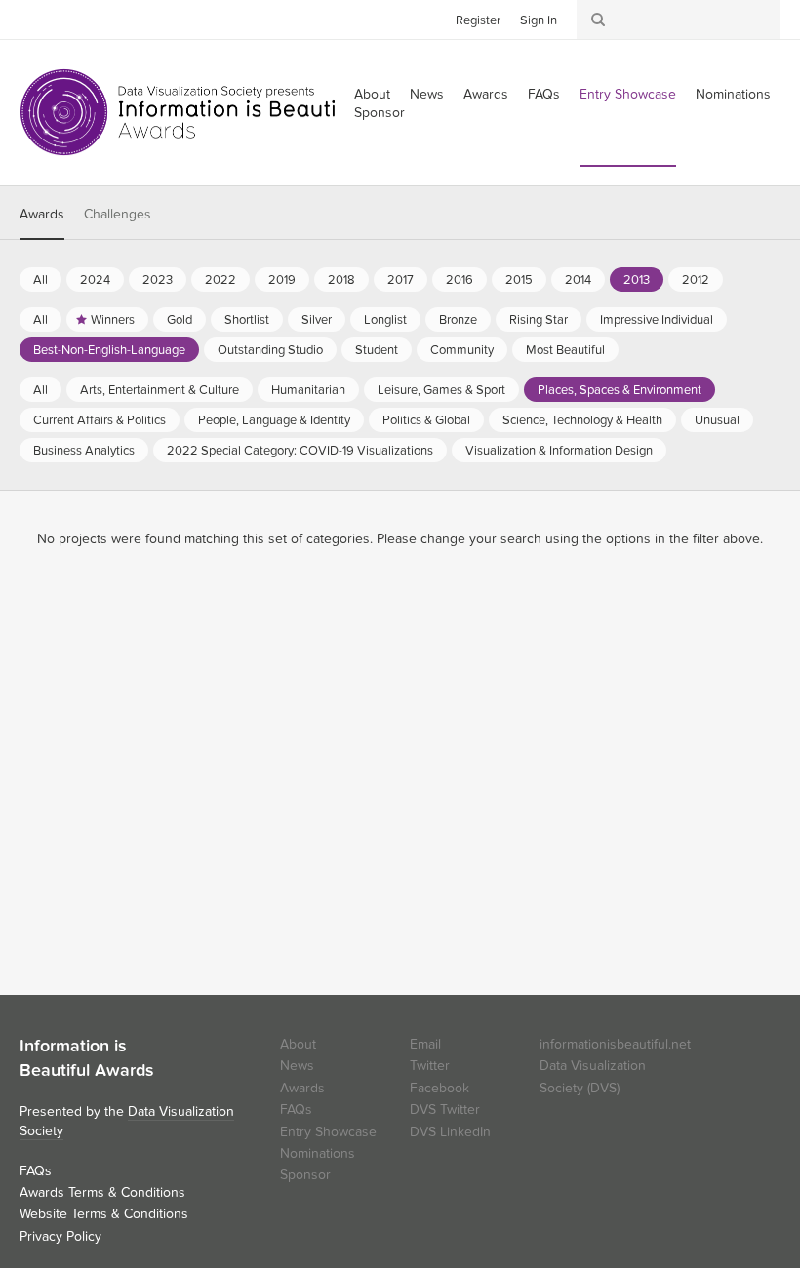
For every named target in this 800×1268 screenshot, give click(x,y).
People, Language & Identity (274, 420)
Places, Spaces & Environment (619, 390)
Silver (316, 320)
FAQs (544, 94)
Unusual (717, 420)
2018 (341, 280)
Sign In (538, 20)
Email (425, 1044)
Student (376, 350)
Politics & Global (426, 420)
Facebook (63, 18)
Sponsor (379, 112)
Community (462, 350)
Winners (113, 320)
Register (478, 20)
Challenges (117, 214)
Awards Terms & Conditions (102, 1192)
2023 (157, 280)
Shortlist (246, 320)
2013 (636, 280)
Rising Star (538, 320)
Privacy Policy (60, 1236)
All (40, 280)
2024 (95, 280)
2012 (695, 280)
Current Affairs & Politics (99, 420)
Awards (485, 94)
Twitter (34, 18)
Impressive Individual (656, 320)
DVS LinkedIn (450, 1132)
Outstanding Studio (270, 350)
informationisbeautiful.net (615, 1044)
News (427, 94)
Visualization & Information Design (559, 450)
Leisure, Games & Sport (441, 390)
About (298, 1044)
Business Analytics (84, 450)
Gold (179, 320)
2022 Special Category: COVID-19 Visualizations (300, 450)
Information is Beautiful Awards (193, 112)
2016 (459, 280)
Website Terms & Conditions (104, 1214)
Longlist (385, 320)
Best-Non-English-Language (109, 350)
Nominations (733, 94)
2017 (400, 280)
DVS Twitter (445, 1109)
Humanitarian (308, 390)
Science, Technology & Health (582, 420)
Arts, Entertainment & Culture (159, 390)
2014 (578, 280)
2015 (519, 280)
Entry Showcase (628, 94)
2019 (282, 280)
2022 (220, 280)
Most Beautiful (565, 350)
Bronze (458, 320)
